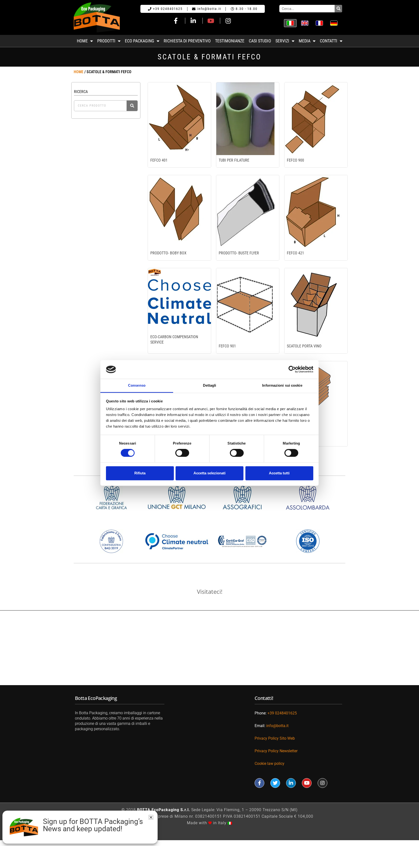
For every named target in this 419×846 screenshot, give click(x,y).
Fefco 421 (295, 253)
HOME (82, 41)
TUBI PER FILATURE (234, 160)
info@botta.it (277, 725)
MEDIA (304, 41)
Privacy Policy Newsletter (276, 751)
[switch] (182, 453)
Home (78, 72)
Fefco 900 (295, 160)
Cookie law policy (269, 763)
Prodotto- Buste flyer (239, 253)
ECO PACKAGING (139, 41)
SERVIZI (282, 41)
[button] (151, 817)
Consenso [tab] (136, 385)
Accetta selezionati (209, 473)
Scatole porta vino (304, 346)
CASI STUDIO (260, 41)
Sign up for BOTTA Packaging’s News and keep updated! (93, 825)
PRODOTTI (106, 41)
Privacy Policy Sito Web (275, 738)
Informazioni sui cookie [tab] (282, 385)
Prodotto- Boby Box (168, 253)
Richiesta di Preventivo (187, 41)
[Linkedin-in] (291, 783)
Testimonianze (229, 41)
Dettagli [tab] (209, 385)
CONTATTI (328, 41)
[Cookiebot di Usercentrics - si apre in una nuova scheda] (292, 369)
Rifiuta (139, 473)
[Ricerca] (338, 8)
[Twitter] (275, 783)
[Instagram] (322, 783)
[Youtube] (307, 783)
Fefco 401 (159, 160)
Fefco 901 (227, 346)
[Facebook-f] (259, 783)
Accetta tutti (279, 473)
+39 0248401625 (282, 713)
